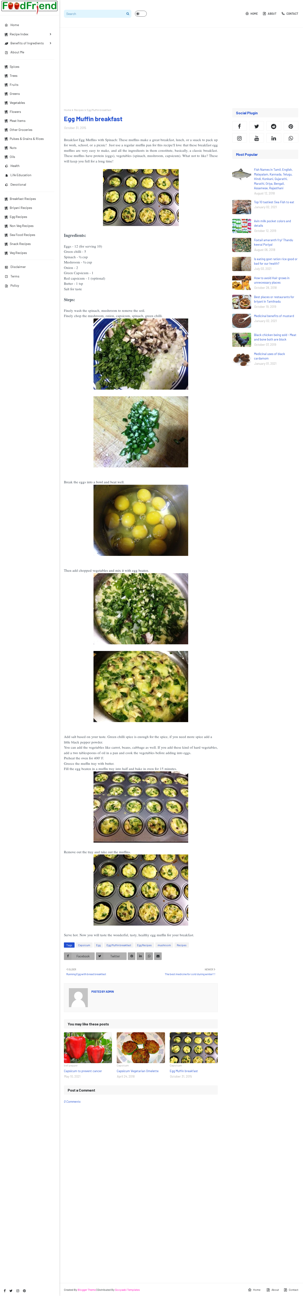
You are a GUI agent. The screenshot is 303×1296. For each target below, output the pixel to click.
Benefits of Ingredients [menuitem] (27, 43)
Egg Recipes (18, 217)
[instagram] (17, 1291)
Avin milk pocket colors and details (272, 223)
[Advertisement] (181, 68)
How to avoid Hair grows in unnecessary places (272, 280)
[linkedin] (273, 138)
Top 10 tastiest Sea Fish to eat (274, 202)
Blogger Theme (87, 1289)
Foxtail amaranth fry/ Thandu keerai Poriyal (273, 242)
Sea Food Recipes (22, 235)
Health (15, 166)
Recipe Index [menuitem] (19, 34)
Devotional (18, 184)
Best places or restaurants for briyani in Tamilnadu (274, 299)
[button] (141, 14)
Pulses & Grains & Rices (27, 139)
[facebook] (5, 1291)
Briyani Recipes (21, 208)
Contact (292, 13)
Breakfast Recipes (23, 199)
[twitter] (11, 1291)
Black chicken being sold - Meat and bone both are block (275, 337)
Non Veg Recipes (22, 226)
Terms (14, 276)
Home (254, 13)
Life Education (20, 175)
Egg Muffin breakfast (119, 945)
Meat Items (18, 121)
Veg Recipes (18, 253)
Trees (14, 76)
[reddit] (273, 126)
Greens (15, 94)
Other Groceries (21, 130)
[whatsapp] (291, 138)
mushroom (164, 945)
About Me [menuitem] (17, 52)
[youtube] (256, 138)
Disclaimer (18, 267)
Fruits (14, 85)
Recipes (79, 109)
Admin (109, 991)
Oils (12, 157)
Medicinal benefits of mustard (274, 316)
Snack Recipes (20, 244)
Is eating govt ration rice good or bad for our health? (276, 261)
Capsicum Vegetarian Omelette (138, 1071)
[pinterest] (24, 1291)
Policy (14, 285)
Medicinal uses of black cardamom (269, 356)
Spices (14, 67)
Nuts (13, 148)
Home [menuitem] (14, 25)
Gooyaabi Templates (127, 1289)
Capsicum (84, 945)
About (272, 13)
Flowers (15, 112)
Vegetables (17, 103)
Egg (98, 945)
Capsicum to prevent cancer (83, 1071)
